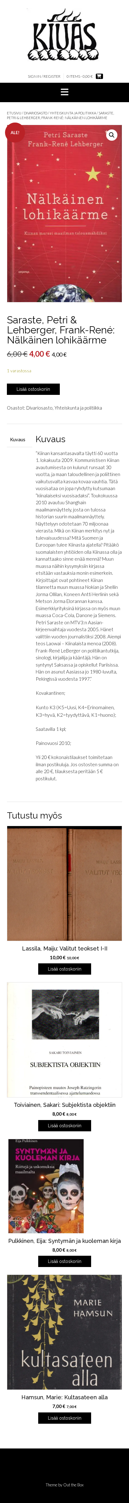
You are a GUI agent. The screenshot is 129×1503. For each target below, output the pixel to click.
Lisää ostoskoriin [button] (64, 968)
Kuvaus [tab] (17, 439)
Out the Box (73, 1484)
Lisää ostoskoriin (33, 389)
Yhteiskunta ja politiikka (73, 113)
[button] (64, 92)
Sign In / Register (44, 76)
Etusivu (14, 113)
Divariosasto (35, 113)
